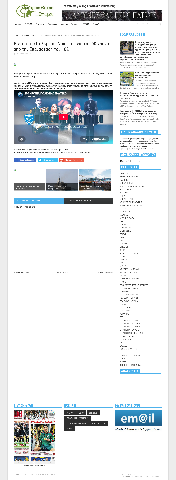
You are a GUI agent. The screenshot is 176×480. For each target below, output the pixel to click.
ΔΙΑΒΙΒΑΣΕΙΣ (125, 212)
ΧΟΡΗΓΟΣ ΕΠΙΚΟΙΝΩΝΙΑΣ (131, 365)
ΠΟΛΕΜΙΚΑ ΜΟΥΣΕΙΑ (129, 295)
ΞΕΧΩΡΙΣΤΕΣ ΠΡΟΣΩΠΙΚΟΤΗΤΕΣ (134, 285)
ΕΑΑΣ (122, 221)
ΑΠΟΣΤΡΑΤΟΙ (125, 189)
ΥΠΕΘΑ (28, 24)
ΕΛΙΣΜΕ (123, 234)
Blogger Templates (129, 475)
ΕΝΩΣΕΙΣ (123, 240)
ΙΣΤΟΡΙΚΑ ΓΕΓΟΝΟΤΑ (129, 253)
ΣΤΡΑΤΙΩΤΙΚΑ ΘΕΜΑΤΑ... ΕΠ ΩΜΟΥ (42, 474)
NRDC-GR (124, 173)
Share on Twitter (50, 160)
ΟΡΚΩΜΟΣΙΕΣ (126, 292)
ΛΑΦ (121, 263)
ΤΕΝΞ (122, 352)
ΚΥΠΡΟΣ (123, 260)
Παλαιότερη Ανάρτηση (104, 272)
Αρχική (18, 24)
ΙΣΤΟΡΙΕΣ (124, 250)
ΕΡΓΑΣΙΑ (123, 244)
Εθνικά (96, 24)
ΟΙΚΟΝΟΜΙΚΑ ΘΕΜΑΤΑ (129, 288)
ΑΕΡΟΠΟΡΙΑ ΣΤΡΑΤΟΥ (129, 177)
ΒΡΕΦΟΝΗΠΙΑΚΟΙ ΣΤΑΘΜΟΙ (131, 205)
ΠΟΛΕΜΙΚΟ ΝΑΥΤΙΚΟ (23, 54)
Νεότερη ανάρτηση (21, 272)
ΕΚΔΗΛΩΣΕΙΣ (125, 231)
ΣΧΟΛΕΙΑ (124, 343)
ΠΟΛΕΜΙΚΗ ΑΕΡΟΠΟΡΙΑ (130, 298)
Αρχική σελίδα (62, 272)
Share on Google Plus (73, 160)
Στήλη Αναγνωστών (58, 24)
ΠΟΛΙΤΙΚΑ (124, 304)
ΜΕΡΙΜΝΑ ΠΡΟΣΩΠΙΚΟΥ (130, 273)
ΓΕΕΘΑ (86, 24)
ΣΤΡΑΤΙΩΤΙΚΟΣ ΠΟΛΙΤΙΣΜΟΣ (132, 333)
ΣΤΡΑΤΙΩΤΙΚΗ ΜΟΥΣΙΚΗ (130, 330)
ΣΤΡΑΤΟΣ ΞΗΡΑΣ (127, 336)
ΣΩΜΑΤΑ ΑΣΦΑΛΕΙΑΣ (129, 349)
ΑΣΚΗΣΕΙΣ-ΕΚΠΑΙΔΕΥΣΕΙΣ (131, 202)
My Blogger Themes (153, 477)
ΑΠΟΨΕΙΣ (124, 193)
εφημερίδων (41, 465)
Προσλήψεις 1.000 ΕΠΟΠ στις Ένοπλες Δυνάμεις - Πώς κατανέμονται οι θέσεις (138, 112)
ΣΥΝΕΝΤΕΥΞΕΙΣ (126, 340)
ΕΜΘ (122, 237)
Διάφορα (40, 24)
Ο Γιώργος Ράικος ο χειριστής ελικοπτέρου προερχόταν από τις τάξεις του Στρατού (139, 95)
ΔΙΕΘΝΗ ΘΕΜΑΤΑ (127, 218)
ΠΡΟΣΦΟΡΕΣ (125, 308)
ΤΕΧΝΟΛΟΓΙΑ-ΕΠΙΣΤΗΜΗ (130, 355)
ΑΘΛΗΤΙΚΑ (124, 180)
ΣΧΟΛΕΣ (123, 346)
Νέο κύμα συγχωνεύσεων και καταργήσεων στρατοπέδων (147, 75)
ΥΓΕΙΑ (122, 359)
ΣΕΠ (121, 317)
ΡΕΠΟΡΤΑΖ (124, 314)
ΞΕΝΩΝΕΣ (124, 282)
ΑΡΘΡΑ (123, 196)
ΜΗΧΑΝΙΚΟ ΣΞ (126, 276)
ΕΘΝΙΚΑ (123, 224)
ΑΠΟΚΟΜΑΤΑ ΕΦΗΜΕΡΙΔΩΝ (132, 186)
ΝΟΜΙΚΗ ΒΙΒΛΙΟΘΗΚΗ (129, 279)
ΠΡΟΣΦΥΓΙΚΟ (125, 311)
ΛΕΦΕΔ (123, 266)
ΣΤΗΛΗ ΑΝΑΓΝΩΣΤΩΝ (129, 320)
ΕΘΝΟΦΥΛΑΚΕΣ (126, 228)
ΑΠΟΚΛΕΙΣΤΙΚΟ (126, 183)
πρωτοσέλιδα (30, 465)
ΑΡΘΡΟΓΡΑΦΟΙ (126, 199)
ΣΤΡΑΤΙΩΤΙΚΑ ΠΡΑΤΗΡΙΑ (130, 327)
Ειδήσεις (75, 24)
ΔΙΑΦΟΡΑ (124, 215)
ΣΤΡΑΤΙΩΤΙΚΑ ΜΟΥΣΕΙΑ (130, 324)
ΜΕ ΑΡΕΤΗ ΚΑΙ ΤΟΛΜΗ (129, 269)
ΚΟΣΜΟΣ (123, 257)
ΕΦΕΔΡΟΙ (124, 247)
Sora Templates (136, 477)
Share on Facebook (27, 160)
